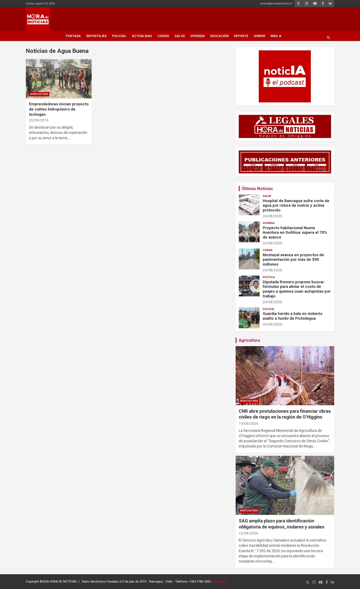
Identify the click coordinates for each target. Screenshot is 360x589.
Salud (180, 36)
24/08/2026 (272, 216)
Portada (73, 36)
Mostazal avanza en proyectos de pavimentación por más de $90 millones (293, 259)
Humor (259, 36)
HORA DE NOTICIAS (63, 581)
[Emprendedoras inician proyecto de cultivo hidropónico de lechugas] (59, 79)
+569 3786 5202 (200, 581)
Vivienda (197, 36)
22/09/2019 (39, 120)
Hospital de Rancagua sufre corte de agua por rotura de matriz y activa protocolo (296, 205)
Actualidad (142, 36)
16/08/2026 (248, 533)
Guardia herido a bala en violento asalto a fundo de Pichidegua (292, 316)
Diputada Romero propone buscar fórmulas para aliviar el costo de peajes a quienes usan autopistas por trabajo (297, 289)
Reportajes (96, 36)
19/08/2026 (248, 423)
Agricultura (39, 94)
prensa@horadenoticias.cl (276, 3)
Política (269, 277)
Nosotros (220, 581)
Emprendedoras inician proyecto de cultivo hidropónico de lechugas (59, 109)
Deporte (241, 36)
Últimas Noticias (257, 188)
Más (274, 36)
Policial (119, 36)
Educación (219, 36)
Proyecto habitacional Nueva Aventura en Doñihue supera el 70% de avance (295, 232)
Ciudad (163, 36)
